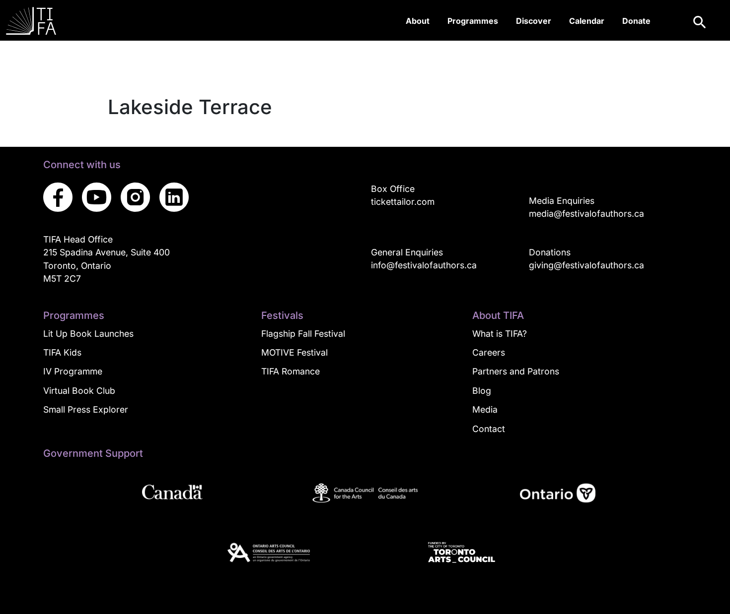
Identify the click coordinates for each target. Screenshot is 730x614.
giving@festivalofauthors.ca (586, 265)
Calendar (586, 21)
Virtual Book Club (79, 390)
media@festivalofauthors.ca (586, 213)
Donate (636, 21)
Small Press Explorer (85, 409)
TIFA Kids (62, 352)
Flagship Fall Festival (303, 333)
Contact (488, 429)
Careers (488, 352)
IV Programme (72, 371)
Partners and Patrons (515, 371)
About (418, 21)
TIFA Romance (290, 371)
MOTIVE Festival (294, 352)
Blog (481, 390)
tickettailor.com (403, 201)
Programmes (472, 21)
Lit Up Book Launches (88, 333)
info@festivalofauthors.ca (424, 265)
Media (485, 409)
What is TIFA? (499, 333)
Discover (533, 21)
